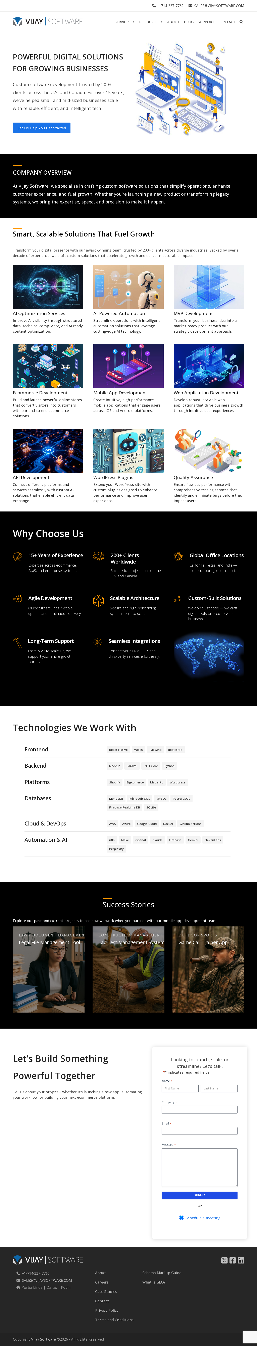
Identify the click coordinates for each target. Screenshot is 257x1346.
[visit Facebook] (233, 1260)
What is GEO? (153, 1282)
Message (169, 1145)
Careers (101, 1282)
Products (148, 21)
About (173, 21)
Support (206, 21)
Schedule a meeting (203, 1217)
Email (166, 1123)
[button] (241, 21)
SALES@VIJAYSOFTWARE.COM (219, 5)
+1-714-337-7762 (36, 1273)
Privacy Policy (106, 1310)
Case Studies (106, 1291)
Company (169, 1102)
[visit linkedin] (241, 1260)
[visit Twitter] (224, 1260)
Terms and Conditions (114, 1319)
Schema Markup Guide (161, 1272)
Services (122, 21)
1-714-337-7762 (171, 5)
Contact (227, 21)
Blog (189, 21)
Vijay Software (43, 1339)
